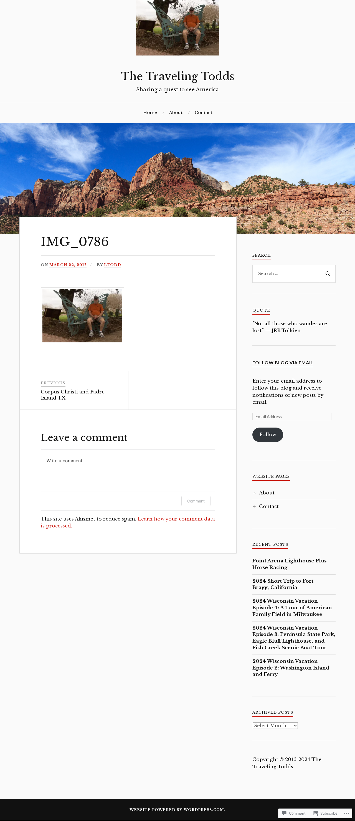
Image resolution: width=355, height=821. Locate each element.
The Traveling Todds (177, 76)
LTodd (112, 265)
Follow (267, 435)
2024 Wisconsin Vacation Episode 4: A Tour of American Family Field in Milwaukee (292, 607)
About (175, 112)
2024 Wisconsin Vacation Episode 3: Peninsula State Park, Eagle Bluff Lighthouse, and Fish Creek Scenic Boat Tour (293, 638)
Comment (196, 501)
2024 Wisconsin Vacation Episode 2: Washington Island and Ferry (290, 668)
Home (150, 112)
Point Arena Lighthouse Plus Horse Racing (289, 564)
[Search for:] (294, 274)
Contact (203, 112)
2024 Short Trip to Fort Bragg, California (282, 584)
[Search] (327, 274)
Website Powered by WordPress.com (177, 810)
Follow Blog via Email (282, 362)
